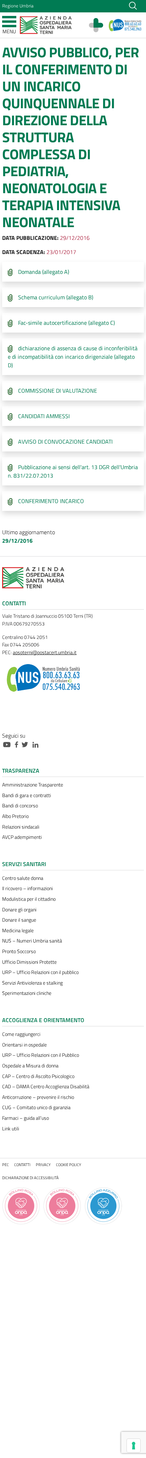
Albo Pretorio (15, 816)
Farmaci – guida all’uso (25, 1118)
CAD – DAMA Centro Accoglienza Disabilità (45, 1086)
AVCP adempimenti (22, 837)
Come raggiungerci (21, 1034)
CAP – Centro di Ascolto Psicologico (38, 1076)
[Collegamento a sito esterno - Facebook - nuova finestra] (18, 744)
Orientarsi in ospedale (24, 1045)
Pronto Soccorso (19, 951)
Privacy (43, 1165)
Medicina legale (18, 930)
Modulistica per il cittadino (29, 899)
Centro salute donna (22, 878)
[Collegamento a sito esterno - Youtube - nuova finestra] (8, 744)
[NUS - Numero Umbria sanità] (125, 25)
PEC (5, 1165)
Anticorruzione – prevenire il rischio (38, 1097)
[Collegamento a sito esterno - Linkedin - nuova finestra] (37, 744)
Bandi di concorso (20, 805)
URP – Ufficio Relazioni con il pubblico (40, 972)
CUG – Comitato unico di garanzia (36, 1107)
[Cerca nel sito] (133, 4)
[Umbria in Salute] (99, 25)
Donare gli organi (19, 910)
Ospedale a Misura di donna (30, 1066)
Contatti (22, 1165)
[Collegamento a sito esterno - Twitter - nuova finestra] (27, 744)
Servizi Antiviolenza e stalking (32, 983)
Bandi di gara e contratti (26, 795)
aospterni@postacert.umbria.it (45, 652)
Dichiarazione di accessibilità (30, 1178)
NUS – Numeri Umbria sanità (32, 941)
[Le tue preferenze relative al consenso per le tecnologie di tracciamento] (133, 1445)
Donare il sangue (19, 920)
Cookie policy (68, 1165)
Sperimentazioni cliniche (26, 993)
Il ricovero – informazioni (27, 888)
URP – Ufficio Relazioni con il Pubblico (40, 1055)
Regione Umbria (17, 5)
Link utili (10, 1129)
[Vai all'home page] (46, 24)
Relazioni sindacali (20, 827)
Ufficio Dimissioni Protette (29, 962)
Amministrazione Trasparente (32, 785)
